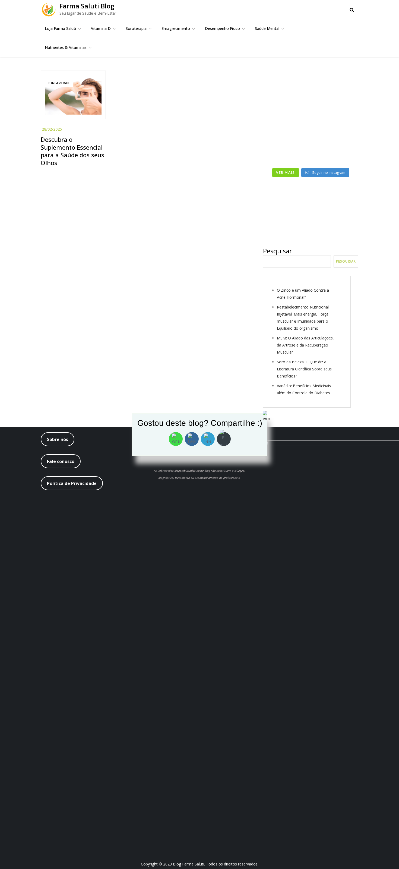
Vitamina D (101, 28)
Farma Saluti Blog (86, 5)
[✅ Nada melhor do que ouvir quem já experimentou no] (335, 121)
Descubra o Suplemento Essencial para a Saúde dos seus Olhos (72, 151)
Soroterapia (136, 28)
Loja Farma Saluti (60, 28)
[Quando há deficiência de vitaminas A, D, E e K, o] (286, 121)
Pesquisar (277, 250)
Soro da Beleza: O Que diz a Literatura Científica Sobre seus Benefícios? (304, 369)
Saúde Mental (267, 28)
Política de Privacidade (72, 483)
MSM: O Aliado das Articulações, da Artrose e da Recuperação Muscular (305, 345)
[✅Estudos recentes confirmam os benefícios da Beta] (286, 92)
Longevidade (59, 83)
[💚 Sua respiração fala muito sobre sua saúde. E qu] (286, 150)
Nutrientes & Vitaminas (66, 47)
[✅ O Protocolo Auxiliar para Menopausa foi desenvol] (335, 92)
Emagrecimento (176, 28)
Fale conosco (60, 461)
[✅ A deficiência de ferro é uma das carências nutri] (335, 150)
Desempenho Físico (222, 28)
